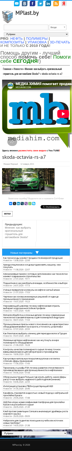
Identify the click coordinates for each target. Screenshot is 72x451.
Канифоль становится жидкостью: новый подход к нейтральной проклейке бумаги (35, 394)
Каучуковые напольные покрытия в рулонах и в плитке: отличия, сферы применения (31, 360)
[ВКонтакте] (10, 203)
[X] (14, 203)
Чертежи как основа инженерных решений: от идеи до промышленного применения (31, 298)
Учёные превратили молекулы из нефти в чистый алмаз (31, 289)
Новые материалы (21, 252)
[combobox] (57, 27)
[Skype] (33, 203)
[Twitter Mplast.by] (40, 4)
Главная (7, 69)
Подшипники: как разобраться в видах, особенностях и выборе (35, 283)
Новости (18, 69)
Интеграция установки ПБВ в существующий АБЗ (28, 386)
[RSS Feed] (56, 4)
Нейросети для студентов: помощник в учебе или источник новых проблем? (33, 421)
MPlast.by (27, 12)
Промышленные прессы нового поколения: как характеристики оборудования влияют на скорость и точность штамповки (35, 325)
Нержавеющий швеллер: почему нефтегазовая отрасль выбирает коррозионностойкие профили (31, 307)
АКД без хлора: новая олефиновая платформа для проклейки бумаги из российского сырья (34, 403)
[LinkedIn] (18, 203)
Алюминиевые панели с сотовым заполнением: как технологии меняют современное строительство (35, 275)
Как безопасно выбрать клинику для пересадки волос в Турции (35, 333)
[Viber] (26, 203)
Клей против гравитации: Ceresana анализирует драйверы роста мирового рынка (35, 412)
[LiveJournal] (22, 203)
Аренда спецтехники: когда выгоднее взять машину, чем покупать (32, 266)
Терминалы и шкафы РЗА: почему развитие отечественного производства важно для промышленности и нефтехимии (33, 369)
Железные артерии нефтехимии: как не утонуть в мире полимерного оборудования (31, 341)
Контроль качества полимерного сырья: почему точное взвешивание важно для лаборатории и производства (31, 350)
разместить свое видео (32, 150)
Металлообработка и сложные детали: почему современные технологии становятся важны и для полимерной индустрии (34, 316)
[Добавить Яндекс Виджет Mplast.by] (64, 4)
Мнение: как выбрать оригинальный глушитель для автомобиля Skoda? (18, 231)
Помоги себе (35, 59)
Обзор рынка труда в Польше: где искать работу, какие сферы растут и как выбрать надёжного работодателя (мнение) (34, 378)
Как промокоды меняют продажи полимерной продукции (33, 257)
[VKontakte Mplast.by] (24, 4)
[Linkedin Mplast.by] (48, 4)
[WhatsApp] (29, 203)
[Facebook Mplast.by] (32, 4)
